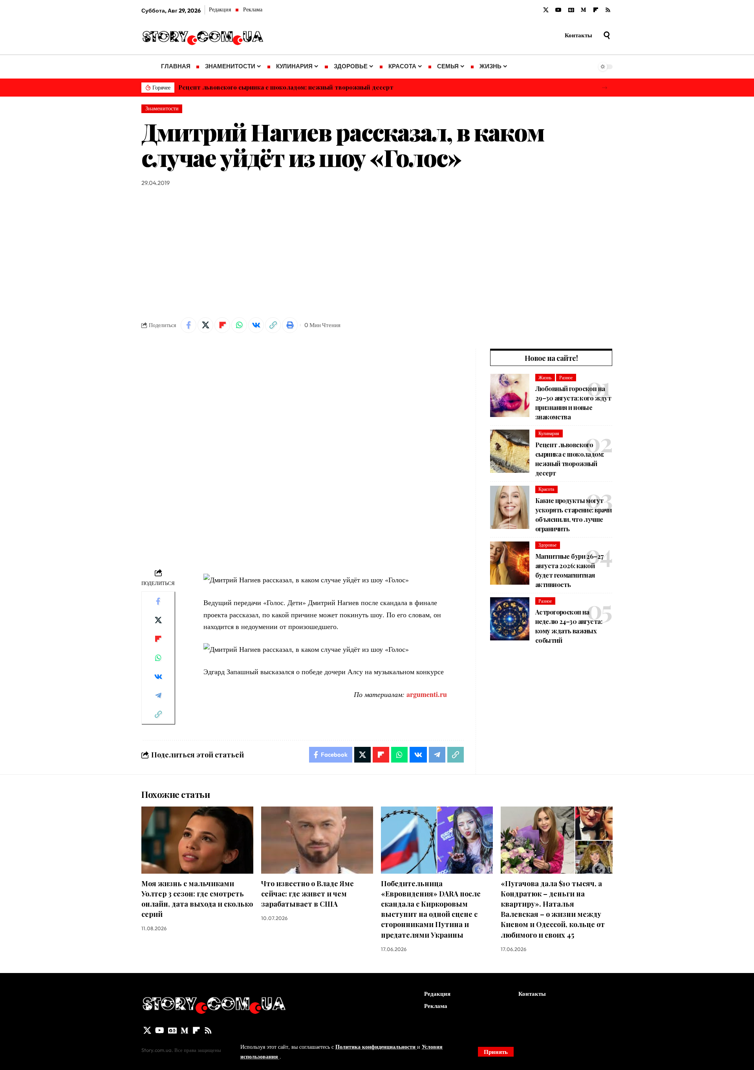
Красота (546, 489)
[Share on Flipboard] (222, 325)
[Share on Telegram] (158, 695)
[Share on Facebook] (188, 325)
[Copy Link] (273, 325)
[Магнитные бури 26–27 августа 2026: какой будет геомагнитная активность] (509, 563)
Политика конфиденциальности (376, 1047)
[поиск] (607, 35)
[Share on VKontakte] (256, 325)
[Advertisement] (377, 252)
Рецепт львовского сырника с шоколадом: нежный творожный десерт (285, 87)
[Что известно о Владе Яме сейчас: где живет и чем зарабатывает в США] (317, 840)
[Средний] (583, 10)
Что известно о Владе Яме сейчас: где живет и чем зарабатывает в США (307, 894)
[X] (546, 10)
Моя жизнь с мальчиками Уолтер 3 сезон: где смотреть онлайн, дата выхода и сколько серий (197, 899)
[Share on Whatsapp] (239, 325)
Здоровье (547, 545)
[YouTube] (558, 10)
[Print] (290, 325)
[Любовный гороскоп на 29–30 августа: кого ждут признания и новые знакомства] (509, 395)
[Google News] (571, 10)
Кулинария (548, 433)
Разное (566, 377)
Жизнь (544, 377)
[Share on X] (205, 325)
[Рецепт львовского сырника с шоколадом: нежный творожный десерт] (509, 451)
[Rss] (608, 10)
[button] (604, 87)
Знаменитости (162, 108)
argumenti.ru (426, 694)
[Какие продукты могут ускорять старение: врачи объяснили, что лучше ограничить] (509, 507)
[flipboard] (595, 10)
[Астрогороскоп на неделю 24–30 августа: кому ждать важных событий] (509, 618)
